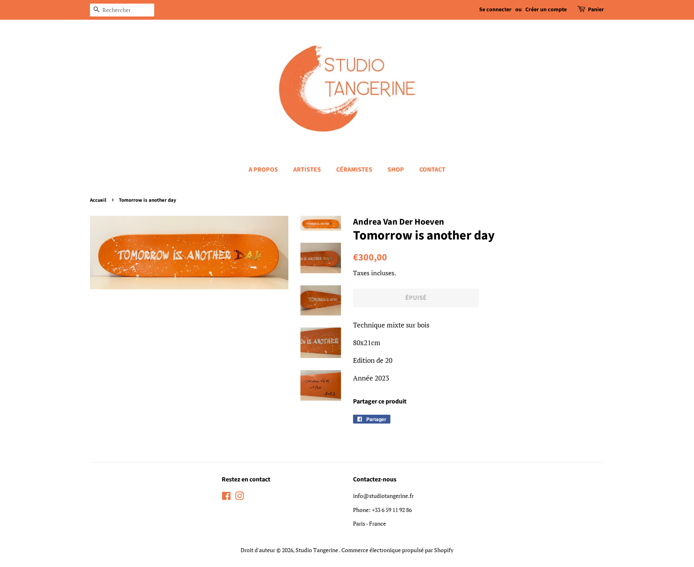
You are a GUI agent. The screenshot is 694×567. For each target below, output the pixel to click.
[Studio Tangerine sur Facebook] (226, 497)
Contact (432, 169)
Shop (396, 169)
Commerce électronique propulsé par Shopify (397, 550)
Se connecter (495, 10)
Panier (596, 10)
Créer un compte (546, 10)
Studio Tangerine (317, 550)
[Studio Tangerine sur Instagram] (239, 497)
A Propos (263, 169)
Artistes (307, 169)
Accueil (98, 200)
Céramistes (354, 169)
